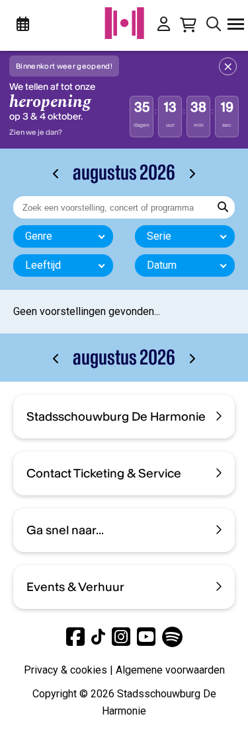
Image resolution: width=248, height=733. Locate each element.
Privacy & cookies (65, 670)
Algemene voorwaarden (170, 670)
